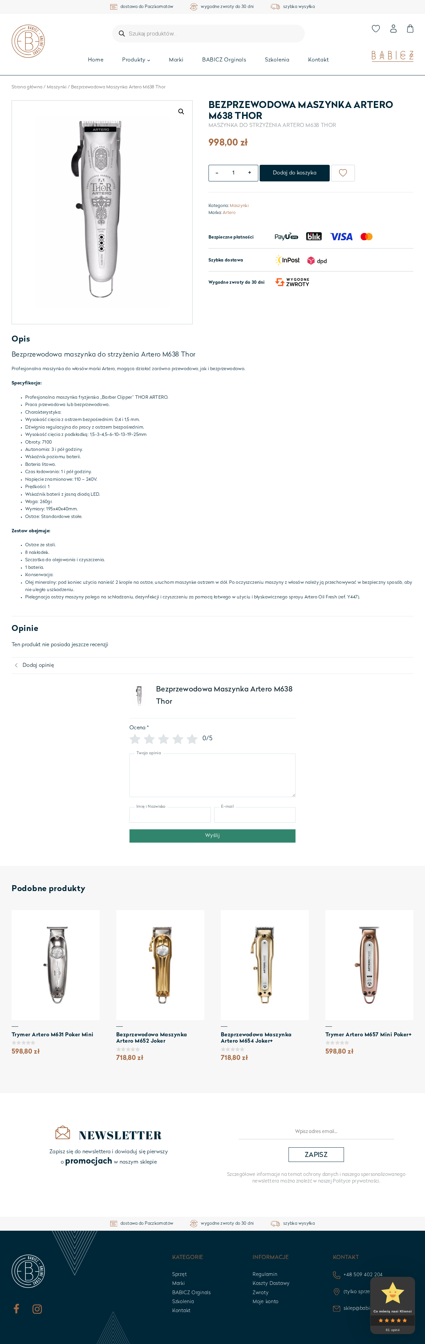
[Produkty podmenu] (148, 60)
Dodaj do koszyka (294, 173)
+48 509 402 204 (363, 1275)
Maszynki (57, 87)
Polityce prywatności (356, 1181)
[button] (181, 112)
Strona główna (27, 87)
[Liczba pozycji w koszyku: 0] (410, 29)
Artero (229, 213)
